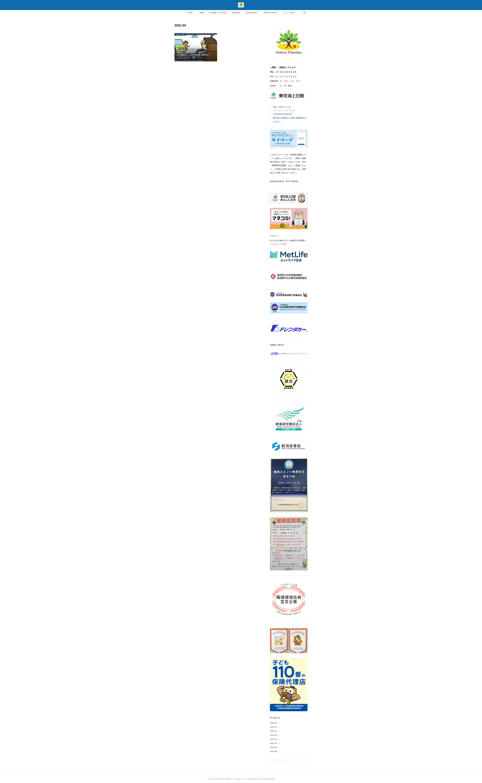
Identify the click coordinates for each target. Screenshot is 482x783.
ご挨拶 (201, 13)
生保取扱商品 (251, 13)
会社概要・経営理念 (218, 13)
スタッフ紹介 (289, 13)
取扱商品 (236, 13)
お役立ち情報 (180, 34)
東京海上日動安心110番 (283, 117)
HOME (190, 13)
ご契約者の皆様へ (270, 13)
